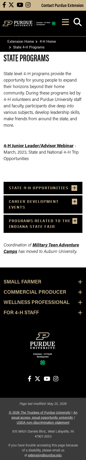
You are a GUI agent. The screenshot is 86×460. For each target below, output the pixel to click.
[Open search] (77, 23)
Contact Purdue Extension (62, 5)
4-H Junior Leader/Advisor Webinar (39, 146)
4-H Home (48, 41)
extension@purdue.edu (45, 455)
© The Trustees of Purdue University (39, 413)
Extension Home (20, 41)
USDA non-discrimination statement (43, 423)
